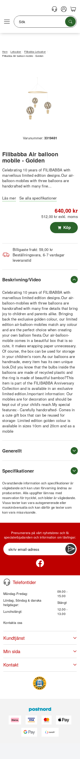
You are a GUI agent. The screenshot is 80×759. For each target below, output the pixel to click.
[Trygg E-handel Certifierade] (39, 683)
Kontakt (10, 664)
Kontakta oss (12, 622)
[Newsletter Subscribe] (70, 549)
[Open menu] (7, 22)
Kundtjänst (14, 638)
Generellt (12, 450)
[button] (38, 98)
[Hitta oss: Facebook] (40, 563)
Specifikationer (18, 470)
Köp (66, 227)
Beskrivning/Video (21, 279)
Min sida (11, 651)
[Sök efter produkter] (70, 21)
